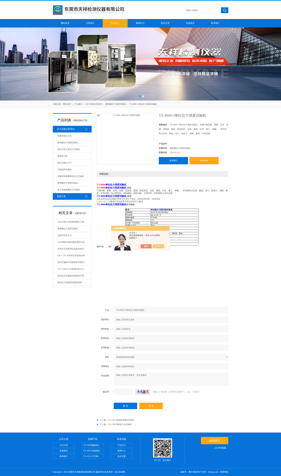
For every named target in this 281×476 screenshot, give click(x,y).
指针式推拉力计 (64, 163)
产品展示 (78, 104)
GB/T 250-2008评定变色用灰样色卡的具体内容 (74, 255)
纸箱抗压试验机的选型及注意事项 (72, 276)
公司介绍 (64, 445)
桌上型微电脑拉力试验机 (68, 190)
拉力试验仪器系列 (94, 104)
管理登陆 (224, 472)
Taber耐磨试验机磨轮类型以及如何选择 (74, 242)
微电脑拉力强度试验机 (115, 104)
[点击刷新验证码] (142, 391)
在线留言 (190, 23)
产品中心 (115, 23)
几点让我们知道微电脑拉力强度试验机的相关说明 (74, 222)
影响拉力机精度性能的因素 (69, 282)
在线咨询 (204, 160)
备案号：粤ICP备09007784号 (193, 472)
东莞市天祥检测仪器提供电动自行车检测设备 (74, 249)
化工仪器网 (120, 472)
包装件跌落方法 (64, 235)
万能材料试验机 (64, 169)
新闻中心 (140, 23)
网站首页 (65, 23)
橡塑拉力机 (62, 156)
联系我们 (215, 23)
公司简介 (90, 23)
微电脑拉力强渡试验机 (67, 142)
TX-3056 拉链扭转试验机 (93, 451)
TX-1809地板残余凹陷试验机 (93, 445)
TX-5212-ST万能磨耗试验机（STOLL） (93, 456)
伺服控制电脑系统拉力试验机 (70, 176)
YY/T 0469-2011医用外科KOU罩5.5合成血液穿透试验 (74, 269)
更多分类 (61, 196)
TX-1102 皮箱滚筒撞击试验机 (121, 420)
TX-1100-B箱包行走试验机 (120, 424)
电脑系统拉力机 (64, 136)
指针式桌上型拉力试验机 (68, 149)
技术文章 (165, 23)
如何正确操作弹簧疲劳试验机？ (71, 262)
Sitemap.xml (213, 472)
